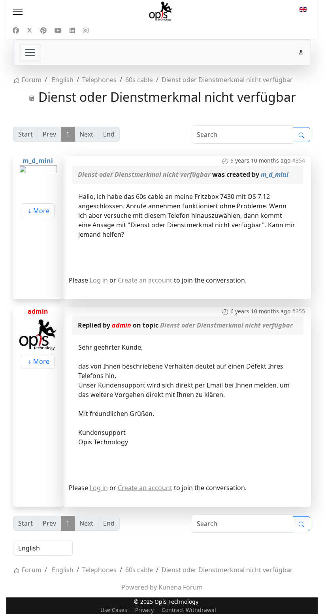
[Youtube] (58, 30)
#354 (298, 160)
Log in (99, 280)
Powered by (139, 587)
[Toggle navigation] (30, 52)
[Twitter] (29, 30)
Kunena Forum (180, 587)
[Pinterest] (43, 30)
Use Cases (113, 610)
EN (303, 12)
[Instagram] (86, 30)
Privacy (144, 610)
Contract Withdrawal (189, 610)
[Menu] (58, 12)
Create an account (145, 280)
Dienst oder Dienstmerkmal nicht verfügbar (144, 174)
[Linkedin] (72, 30)
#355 (298, 311)
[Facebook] (16, 30)
